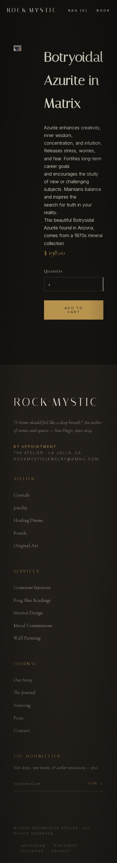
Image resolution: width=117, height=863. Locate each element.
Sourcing (22, 705)
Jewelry (20, 508)
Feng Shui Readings (32, 600)
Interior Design (28, 613)
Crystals (22, 495)
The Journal (24, 692)
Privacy (61, 851)
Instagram (33, 846)
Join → (95, 783)
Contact (22, 730)
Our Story (23, 680)
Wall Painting (27, 638)
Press (18, 718)
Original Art (26, 545)
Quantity (53, 271)
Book (103, 10)
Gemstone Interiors (32, 587)
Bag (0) (77, 10)
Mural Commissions (33, 625)
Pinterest (66, 846)
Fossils (20, 533)
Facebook (31, 851)
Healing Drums (28, 520)
